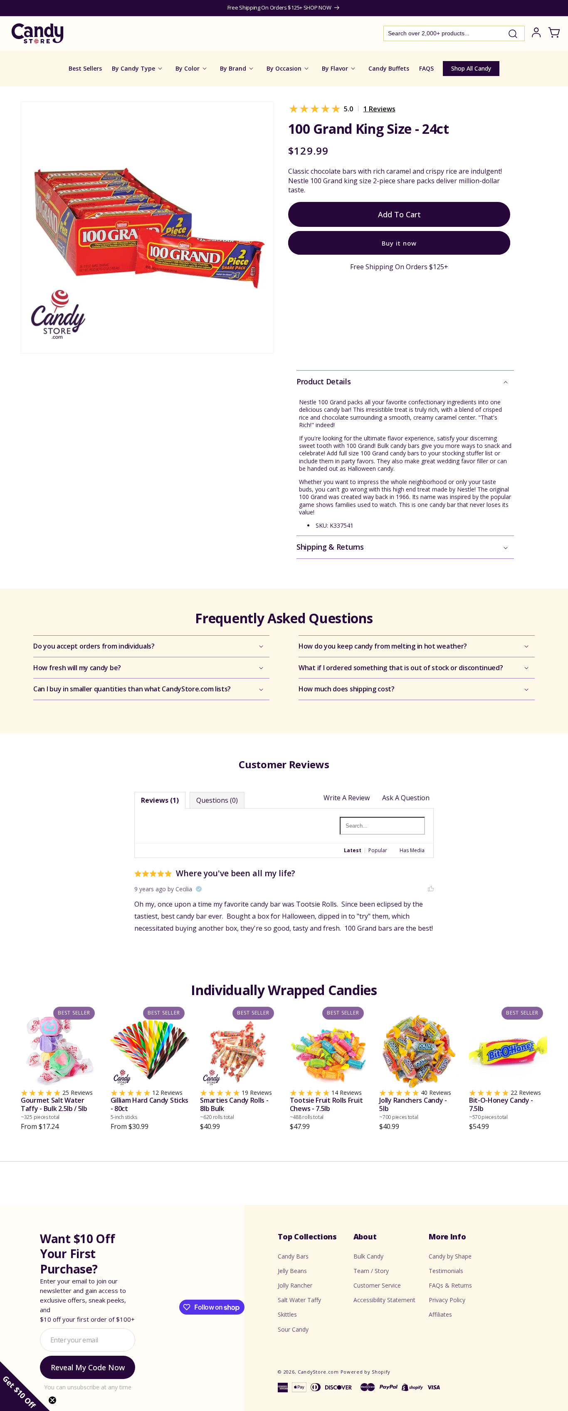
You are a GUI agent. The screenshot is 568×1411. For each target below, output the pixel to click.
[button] (405, 382)
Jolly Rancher (295, 1285)
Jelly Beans (292, 1271)
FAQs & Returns (450, 1285)
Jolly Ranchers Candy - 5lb (413, 1109)
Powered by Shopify (366, 1372)
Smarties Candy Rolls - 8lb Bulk (234, 1109)
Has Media (412, 850)
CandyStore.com (318, 1372)
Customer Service (377, 1285)
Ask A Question (406, 797)
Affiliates (440, 1314)
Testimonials (446, 1271)
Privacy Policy (447, 1300)
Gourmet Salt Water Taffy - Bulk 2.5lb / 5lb (54, 1109)
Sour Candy (293, 1329)
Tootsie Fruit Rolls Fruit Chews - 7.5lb (326, 1109)
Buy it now (399, 243)
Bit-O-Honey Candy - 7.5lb (501, 1109)
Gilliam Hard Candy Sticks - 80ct (150, 1109)
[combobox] (454, 33)
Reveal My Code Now (88, 1367)
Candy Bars (293, 1256)
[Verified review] (198, 889)
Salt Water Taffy (299, 1300)
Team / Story (371, 1271)
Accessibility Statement (384, 1300)
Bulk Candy (368, 1256)
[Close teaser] (52, 1400)
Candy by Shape (450, 1256)
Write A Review (347, 797)
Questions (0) (217, 800)
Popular (377, 850)
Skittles (287, 1314)
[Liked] (431, 889)
